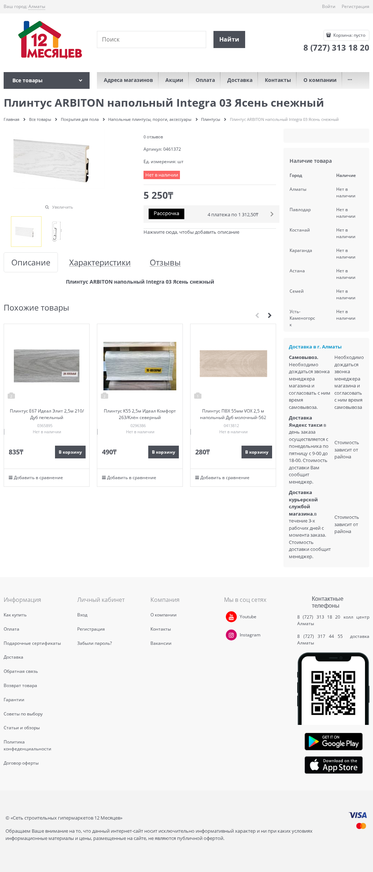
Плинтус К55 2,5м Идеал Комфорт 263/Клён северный (140, 414)
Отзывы (165, 262)
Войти (328, 6)
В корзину (70, 452)
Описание (30, 262)
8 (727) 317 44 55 (321, 636)
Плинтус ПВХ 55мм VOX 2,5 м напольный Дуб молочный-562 (233, 414)
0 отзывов (153, 136)
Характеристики (100, 262)
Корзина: (348, 35)
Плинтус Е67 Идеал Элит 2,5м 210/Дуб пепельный (47, 414)
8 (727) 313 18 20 (318, 617)
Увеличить (62, 207)
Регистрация (355, 6)
